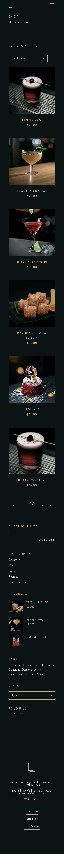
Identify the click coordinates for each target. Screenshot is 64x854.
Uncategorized (18, 582)
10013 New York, (23, 790)
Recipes (13, 576)
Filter (20, 540)
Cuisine (50, 665)
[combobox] (28, 58)
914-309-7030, (43, 790)
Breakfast (15, 665)
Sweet (41, 674)
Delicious (14, 669)
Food (12, 571)
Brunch (26, 665)
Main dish (15, 674)
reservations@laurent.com (32, 793)
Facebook (32, 811)
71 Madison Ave (39, 783)
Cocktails (14, 559)
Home (12, 22)
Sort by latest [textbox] (19, 58)
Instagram (32, 818)
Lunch (37, 669)
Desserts (14, 565)
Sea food (29, 674)
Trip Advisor (32, 826)
